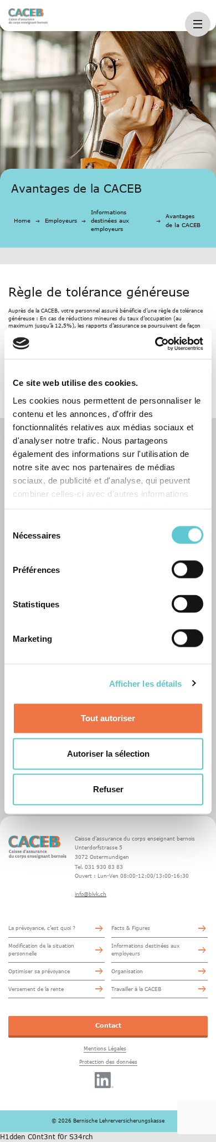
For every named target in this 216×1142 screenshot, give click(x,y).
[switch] (187, 569)
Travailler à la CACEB (136, 989)
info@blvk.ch (90, 894)
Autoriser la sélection (108, 753)
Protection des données (108, 1062)
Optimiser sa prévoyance (39, 971)
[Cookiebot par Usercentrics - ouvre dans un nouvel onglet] (155, 343)
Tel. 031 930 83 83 (99, 867)
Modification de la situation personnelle (41, 950)
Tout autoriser (108, 718)
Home (22, 220)
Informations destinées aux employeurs (110, 220)
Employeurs (61, 220)
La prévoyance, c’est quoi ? (41, 928)
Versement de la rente (36, 989)
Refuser (108, 789)
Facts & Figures (130, 928)
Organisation (127, 971)
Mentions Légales (105, 1048)
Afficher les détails (145, 683)
